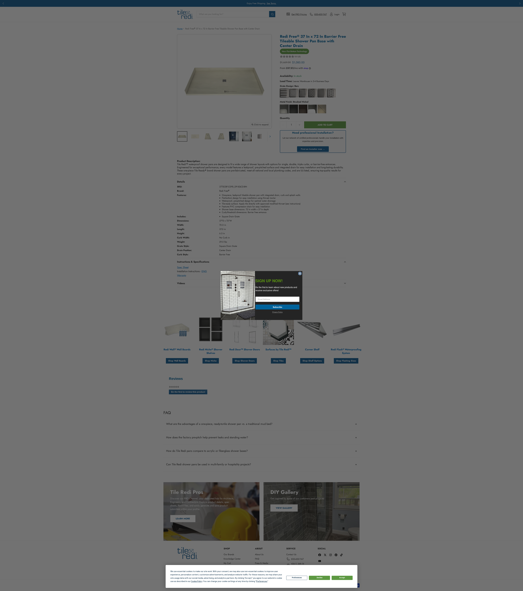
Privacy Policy (277, 312)
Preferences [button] (261, 581)
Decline (319, 578)
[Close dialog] (300, 273)
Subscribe (277, 307)
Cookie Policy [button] (196, 581)
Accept (342, 578)
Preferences (297, 578)
